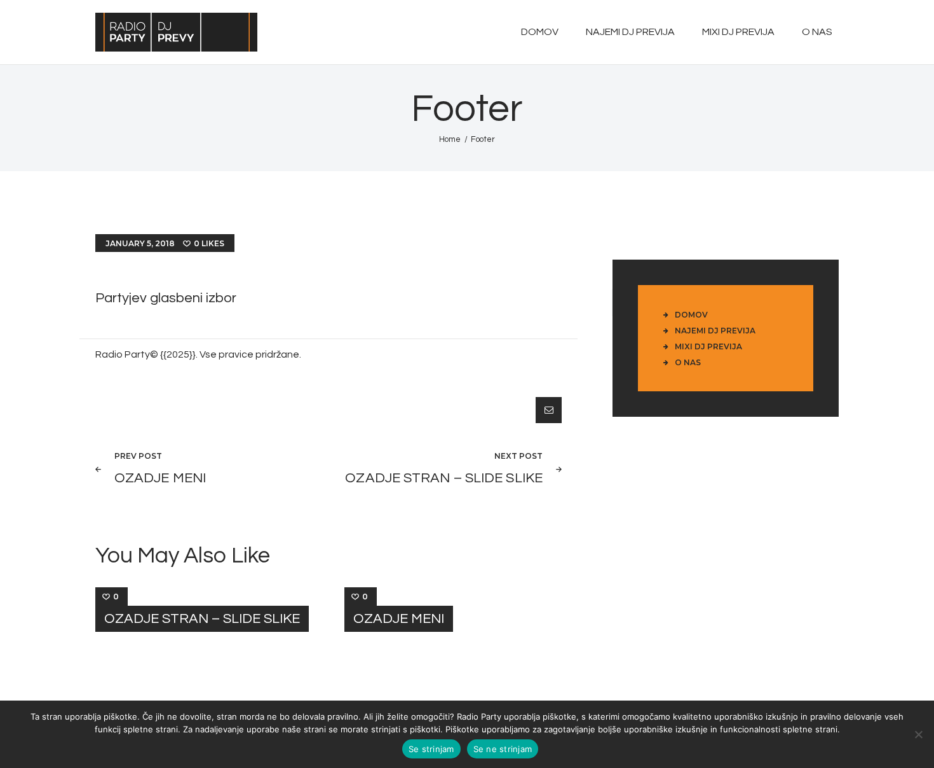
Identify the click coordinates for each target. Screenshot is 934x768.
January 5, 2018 (140, 243)
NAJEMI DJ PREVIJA (715, 330)
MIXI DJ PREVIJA (708, 346)
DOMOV (691, 314)
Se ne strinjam (502, 749)
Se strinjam (431, 749)
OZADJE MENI (398, 618)
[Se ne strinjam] (918, 734)
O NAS (688, 362)
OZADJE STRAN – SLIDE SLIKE (202, 618)
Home (450, 139)
